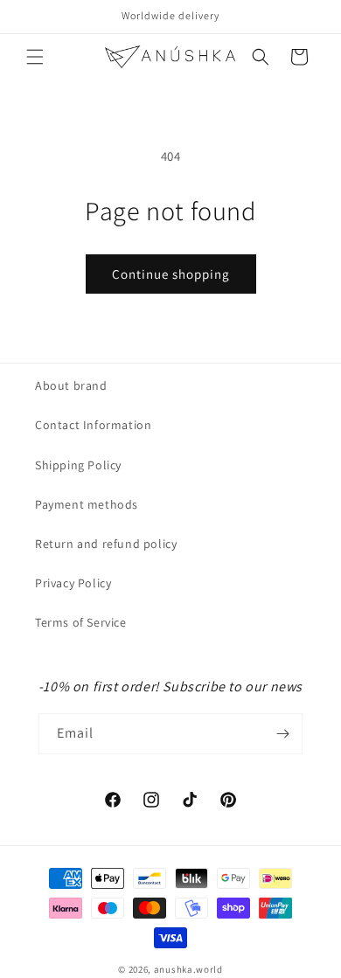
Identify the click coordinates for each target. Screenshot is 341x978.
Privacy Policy (73, 583)
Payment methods (86, 504)
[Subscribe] (282, 733)
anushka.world (188, 969)
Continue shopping (171, 274)
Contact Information (93, 425)
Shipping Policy (78, 465)
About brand (71, 385)
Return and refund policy (106, 543)
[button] (35, 57)
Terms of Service (81, 622)
